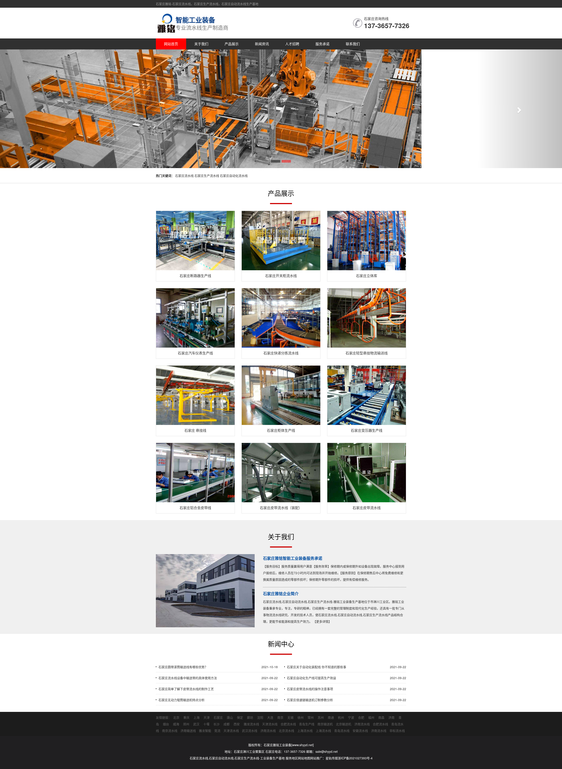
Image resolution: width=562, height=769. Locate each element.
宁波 (351, 717)
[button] (42, 108)
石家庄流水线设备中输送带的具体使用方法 (188, 678)
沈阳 (260, 717)
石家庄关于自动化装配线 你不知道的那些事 (316, 667)
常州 (311, 717)
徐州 (300, 717)
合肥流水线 (288, 724)
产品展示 (232, 43)
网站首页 (171, 43)
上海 (196, 717)
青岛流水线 (341, 730)
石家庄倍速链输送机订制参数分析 (310, 700)
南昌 (381, 717)
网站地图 (304, 758)
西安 (237, 724)
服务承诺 (322, 43)
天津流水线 (269, 724)
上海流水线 (305, 730)
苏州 (321, 717)
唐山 (230, 717)
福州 (371, 717)
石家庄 (218, 717)
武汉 (196, 724)
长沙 (216, 724)
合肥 (361, 717)
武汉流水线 (249, 730)
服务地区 (292, 758)
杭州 (341, 717)
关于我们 (201, 43)
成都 (226, 724)
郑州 (186, 724)
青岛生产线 (306, 724)
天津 (207, 717)
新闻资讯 (262, 43)
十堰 (206, 724)
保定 (240, 717)
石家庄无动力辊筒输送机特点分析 (182, 700)
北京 (176, 717)
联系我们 (353, 43)
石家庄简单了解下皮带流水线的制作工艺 (186, 689)
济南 (391, 717)
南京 (280, 717)
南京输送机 (325, 724)
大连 (270, 717)
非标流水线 (397, 730)
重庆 (186, 717)
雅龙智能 (205, 730)
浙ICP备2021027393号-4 (355, 758)
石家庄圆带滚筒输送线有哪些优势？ (183, 667)
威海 (176, 724)
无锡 (290, 717)
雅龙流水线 (251, 724)
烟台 (166, 724)
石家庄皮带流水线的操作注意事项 (310, 689)
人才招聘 (292, 43)
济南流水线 (362, 724)
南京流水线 (169, 730)
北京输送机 (343, 724)
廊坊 (250, 717)
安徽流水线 (360, 730)
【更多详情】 (322, 621)
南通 (331, 717)
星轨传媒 (332, 758)
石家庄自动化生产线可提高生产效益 (311, 678)
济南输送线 (188, 730)
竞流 (217, 730)
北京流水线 (286, 730)
